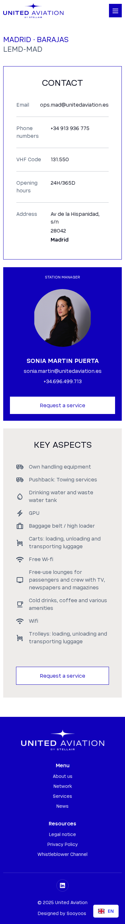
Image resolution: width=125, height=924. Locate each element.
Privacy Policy (62, 844)
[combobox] (106, 911)
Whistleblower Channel (63, 854)
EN (111, 911)
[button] (115, 10)
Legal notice (62, 834)
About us (62, 776)
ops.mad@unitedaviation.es (74, 105)
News (62, 806)
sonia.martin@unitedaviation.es (63, 371)
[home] (33, 10)
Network (63, 786)
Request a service (62, 406)
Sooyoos (76, 913)
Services (62, 796)
